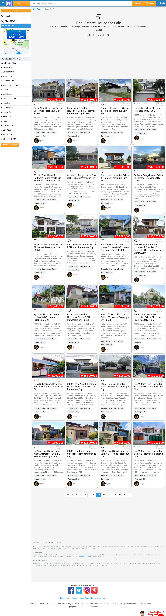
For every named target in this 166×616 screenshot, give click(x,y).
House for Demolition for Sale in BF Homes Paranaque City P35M (115, 317)
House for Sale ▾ (21, 3)
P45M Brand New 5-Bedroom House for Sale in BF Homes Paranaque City (81, 387)
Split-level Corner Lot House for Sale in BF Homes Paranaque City (48, 317)
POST (16, 10)
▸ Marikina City (7, 94)
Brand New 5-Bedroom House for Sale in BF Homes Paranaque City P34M (81, 317)
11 (104, 495)
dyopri (41, 141)
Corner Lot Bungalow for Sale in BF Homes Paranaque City (81, 176)
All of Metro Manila (9, 63)
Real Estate (37, 9)
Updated (90, 35)
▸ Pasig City (6, 116)
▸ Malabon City (7, 81)
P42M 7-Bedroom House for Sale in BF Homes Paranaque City (81, 454)
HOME (7, 16)
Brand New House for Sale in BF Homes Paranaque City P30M (48, 111)
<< (68, 495)
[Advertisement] (98, 58)
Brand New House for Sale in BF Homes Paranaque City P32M (115, 178)
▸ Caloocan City (8, 67)
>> (130, 495)
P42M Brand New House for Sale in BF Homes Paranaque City (115, 454)
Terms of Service (84, 557)
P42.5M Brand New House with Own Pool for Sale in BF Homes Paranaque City (48, 454)
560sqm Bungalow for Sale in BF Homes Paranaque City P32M (148, 178)
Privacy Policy (84, 598)
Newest (100, 35)
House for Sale (39, 132)
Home (62, 598)
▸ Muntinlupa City (8, 99)
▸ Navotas (5, 103)
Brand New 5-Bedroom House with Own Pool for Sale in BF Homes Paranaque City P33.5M (148, 248)
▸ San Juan (6, 130)
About (74, 598)
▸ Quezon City (7, 125)
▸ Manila (4, 90)
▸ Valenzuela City (8, 139)
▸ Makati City (6, 76)
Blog (68, 598)
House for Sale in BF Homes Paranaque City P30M (148, 109)
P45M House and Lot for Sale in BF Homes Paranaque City (115, 387)
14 (120, 495)
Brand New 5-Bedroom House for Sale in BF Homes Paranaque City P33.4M (115, 247)
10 (99, 495)
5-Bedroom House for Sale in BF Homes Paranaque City (81, 246)
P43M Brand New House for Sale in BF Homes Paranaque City (148, 387)
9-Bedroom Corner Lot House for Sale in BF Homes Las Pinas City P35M (148, 317)
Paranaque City (39, 136)
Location (139, 3)
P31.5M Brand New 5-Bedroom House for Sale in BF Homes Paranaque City (47, 178)
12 (109, 495)
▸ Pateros (5, 121)
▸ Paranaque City (8, 108)
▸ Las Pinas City (7, 72)
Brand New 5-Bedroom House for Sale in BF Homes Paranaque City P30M (81, 111)
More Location (11, 145)
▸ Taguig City (6, 134)
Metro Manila (51, 132)
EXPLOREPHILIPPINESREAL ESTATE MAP (16, 34)
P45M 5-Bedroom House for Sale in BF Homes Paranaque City (48, 387)
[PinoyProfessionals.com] (9, 3)
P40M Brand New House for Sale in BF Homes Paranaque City (148, 454)
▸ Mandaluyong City (9, 85)
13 (115, 495)
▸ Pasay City (6, 112)
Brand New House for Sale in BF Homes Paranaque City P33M (48, 247)
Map (109, 35)
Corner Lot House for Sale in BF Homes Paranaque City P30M (115, 111)
